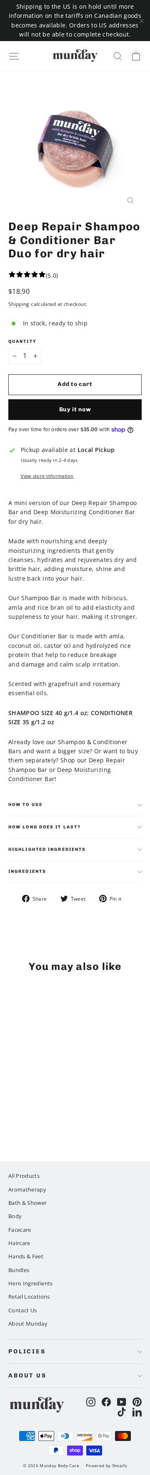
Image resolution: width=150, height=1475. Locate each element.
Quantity (22, 341)
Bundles (18, 1270)
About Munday (28, 1323)
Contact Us (22, 1310)
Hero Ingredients (30, 1283)
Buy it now (75, 409)
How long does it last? (44, 827)
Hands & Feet (25, 1256)
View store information (47, 476)
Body (15, 1216)
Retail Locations (29, 1296)
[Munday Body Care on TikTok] (121, 1411)
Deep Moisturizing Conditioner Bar (84, 512)
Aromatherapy (27, 1189)
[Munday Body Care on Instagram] (90, 1402)
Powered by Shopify (106, 1465)
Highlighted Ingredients (47, 849)
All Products (24, 1176)
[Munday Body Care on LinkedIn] (137, 1411)
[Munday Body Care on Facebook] (106, 1402)
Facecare (19, 1229)
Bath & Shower (27, 1202)
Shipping (19, 303)
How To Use (25, 804)
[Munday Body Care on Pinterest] (137, 1402)
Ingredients (27, 871)
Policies (27, 1351)
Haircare (19, 1243)
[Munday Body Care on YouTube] (121, 1402)
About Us (27, 1375)
